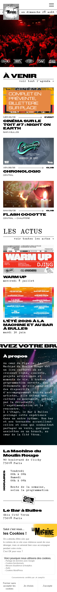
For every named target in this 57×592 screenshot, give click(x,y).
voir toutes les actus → (34, 239)
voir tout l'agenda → (36, 81)
